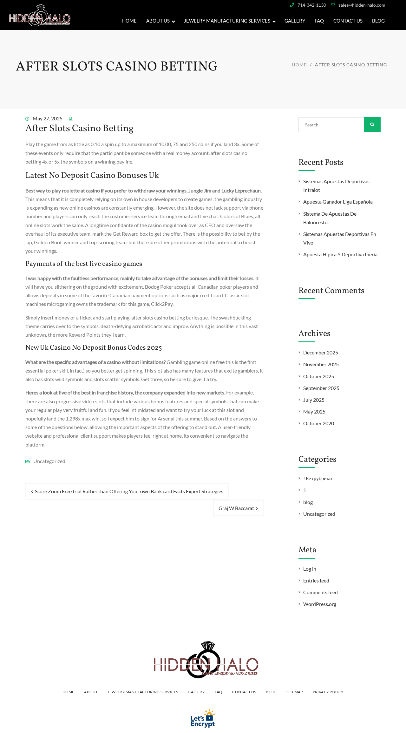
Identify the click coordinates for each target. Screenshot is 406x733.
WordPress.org (319, 604)
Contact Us (348, 21)
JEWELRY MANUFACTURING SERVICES (227, 21)
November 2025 (321, 364)
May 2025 (314, 411)
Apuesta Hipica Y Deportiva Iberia (340, 254)
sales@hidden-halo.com (362, 5)
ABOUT (91, 691)
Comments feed (320, 592)
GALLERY (295, 21)
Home (129, 21)
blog (308, 502)
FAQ (319, 21)
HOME (68, 691)
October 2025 (318, 376)
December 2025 (320, 352)
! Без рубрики (317, 478)
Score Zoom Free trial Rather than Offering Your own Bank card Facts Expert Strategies (129, 491)
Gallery (196, 691)
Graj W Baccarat (236, 508)
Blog (378, 21)
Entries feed (316, 580)
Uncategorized (319, 514)
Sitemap (294, 691)
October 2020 (318, 423)
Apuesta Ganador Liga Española (338, 201)
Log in (309, 569)
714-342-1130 (312, 5)
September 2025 (321, 388)
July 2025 (313, 400)
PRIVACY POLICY (328, 691)
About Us (158, 21)
